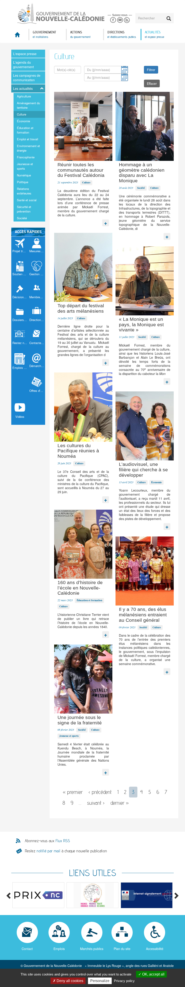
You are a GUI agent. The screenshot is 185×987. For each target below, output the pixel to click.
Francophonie (26, 157)
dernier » (119, 803)
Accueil (19, 36)
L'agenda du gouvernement (23, 64)
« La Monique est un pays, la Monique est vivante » (141, 325)
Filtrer (151, 69)
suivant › (96, 803)
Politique (22, 182)
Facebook (113, 20)
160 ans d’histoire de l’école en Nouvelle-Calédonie (80, 588)
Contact (27, 948)
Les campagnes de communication (26, 77)
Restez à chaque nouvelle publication (66, 850)
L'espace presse (25, 53)
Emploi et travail (27, 139)
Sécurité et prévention (24, 209)
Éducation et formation (25, 130)
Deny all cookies (69, 981)
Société (22, 218)
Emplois (59, 948)
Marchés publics (91, 948)
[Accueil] (52, 13)
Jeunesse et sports (25, 166)
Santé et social (27, 200)
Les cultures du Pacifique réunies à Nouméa (78, 451)
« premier (73, 792)
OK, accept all (152, 974)
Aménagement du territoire (28, 105)
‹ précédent (100, 792)
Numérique (24, 175)
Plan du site (122, 948)
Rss (127, 20)
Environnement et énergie (28, 148)
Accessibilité (154, 948)
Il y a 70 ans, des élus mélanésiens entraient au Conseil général (143, 615)
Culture (21, 114)
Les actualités (23, 88)
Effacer (152, 83)
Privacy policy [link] (124, 981)
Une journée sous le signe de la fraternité (80, 720)
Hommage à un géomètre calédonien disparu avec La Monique (141, 172)
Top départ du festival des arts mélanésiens (81, 308)
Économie (23, 121)
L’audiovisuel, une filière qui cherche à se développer (143, 470)
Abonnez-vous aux (47, 841)
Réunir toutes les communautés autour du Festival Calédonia (81, 170)
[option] (38, 895)
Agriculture (24, 96)
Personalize (99, 981)
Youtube (120, 20)
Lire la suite (105, 222)
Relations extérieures (24, 191)
